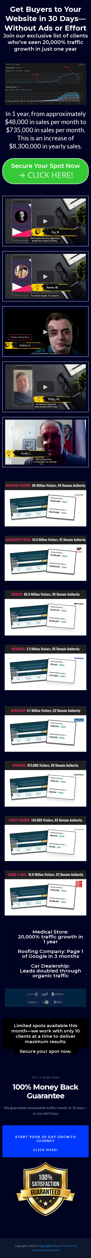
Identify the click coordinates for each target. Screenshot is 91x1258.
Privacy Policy (51, 1250)
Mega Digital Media (49, 1246)
